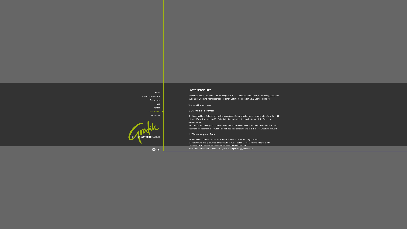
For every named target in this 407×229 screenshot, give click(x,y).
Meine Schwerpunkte (151, 96)
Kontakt (157, 108)
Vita (158, 104)
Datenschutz (154, 112)
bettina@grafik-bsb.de (243, 149)
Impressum (206, 105)
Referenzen (155, 100)
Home (157, 92)
